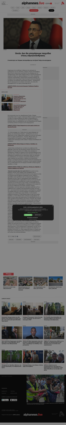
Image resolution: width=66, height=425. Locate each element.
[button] (33, 212)
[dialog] (33, 212)
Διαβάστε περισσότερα (37, 210)
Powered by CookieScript (33, 219)
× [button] (52, 205)
